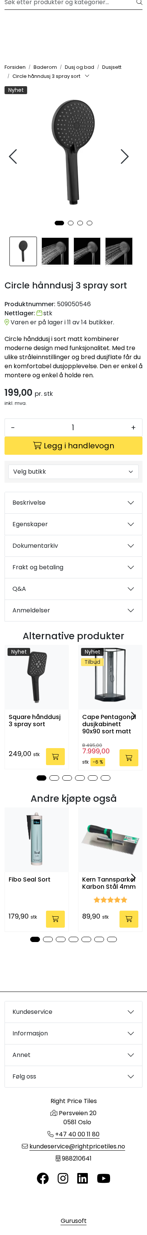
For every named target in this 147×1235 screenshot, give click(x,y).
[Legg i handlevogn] (55, 756)
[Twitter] (43, 1178)
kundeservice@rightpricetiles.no (77, 1146)
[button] (59, 223)
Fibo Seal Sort (30, 879)
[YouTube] (103, 1178)
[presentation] (14, 156)
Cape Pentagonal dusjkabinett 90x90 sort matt (109, 724)
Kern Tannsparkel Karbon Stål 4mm (109, 883)
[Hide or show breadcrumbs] (87, 76)
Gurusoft (74, 1220)
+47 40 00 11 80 (77, 1134)
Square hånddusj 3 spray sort (35, 720)
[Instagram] (63, 1178)
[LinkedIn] (82, 1178)
